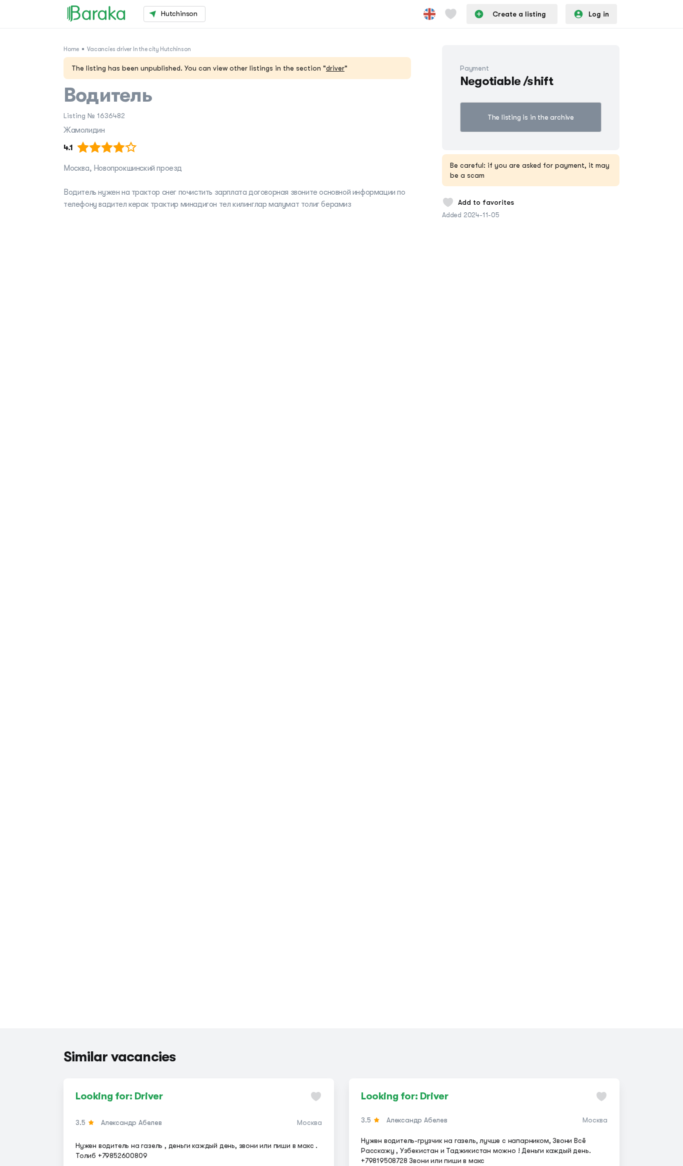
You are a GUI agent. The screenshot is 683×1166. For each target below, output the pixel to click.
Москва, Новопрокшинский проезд (123, 168)
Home (71, 49)
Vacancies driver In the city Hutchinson (138, 49)
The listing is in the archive (531, 117)
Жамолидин (84, 130)
